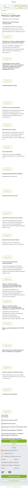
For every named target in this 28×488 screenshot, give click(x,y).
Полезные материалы (7, 465)
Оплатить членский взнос (20, 6)
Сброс (14, 444)
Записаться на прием (14, 476)
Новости (16, 459)
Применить (14, 441)
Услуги (3, 468)
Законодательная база (7, 462)
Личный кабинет (14, 481)
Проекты (16, 462)
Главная (4, 10)
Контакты (16, 468)
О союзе (3, 459)
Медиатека (17, 465)
